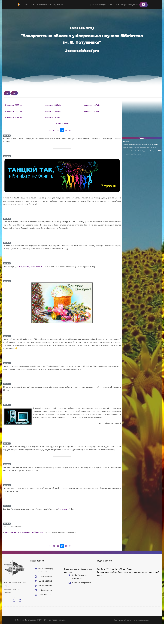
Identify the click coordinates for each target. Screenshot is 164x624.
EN (14, 93)
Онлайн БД (112, 4)
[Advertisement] (142, 120)
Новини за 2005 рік (13, 105)
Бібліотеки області (44, 4)
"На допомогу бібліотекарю (30, 266)
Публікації (57, 4)
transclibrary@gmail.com (82, 583)
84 (50, 130)
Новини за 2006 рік (52, 105)
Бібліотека (28, 4)
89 (70, 130)
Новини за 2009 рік (52, 111)
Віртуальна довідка (97, 4)
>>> (78, 130)
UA (7, 93)
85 (54, 130)
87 (62, 130)
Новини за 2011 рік (13, 117)
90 (73, 130)
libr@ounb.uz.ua (46, 590)
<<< (46, 130)
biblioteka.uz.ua (45, 595)
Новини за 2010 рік (91, 111)
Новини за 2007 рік (91, 105)
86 (58, 130)
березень (62, 509)
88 (66, 130)
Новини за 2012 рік (52, 117)
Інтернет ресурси (128, 4)
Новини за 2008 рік (13, 111)
